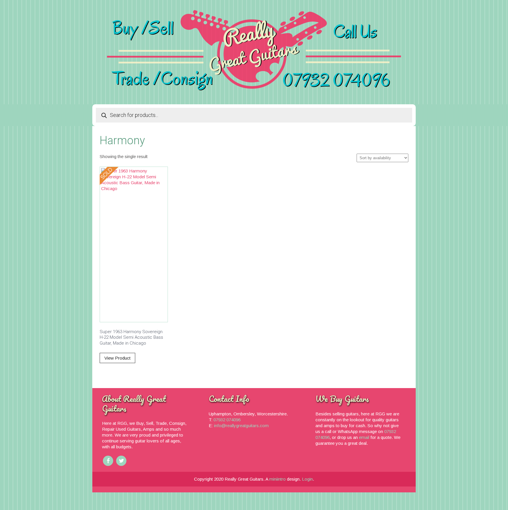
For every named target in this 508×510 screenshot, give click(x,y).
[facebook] (108, 461)
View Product (117, 357)
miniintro (277, 479)
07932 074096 (226, 419)
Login (307, 479)
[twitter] (121, 461)
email (364, 437)
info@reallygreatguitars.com (241, 425)
